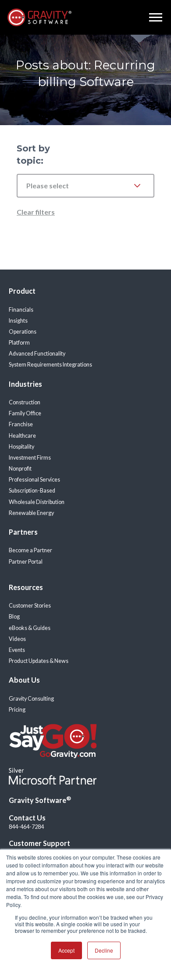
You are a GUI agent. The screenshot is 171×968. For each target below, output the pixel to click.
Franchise (21, 424)
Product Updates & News (38, 661)
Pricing (17, 709)
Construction (24, 402)
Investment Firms (30, 457)
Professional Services (34, 479)
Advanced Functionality (37, 353)
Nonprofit (20, 468)
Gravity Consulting (31, 698)
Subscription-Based (32, 490)
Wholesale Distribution (36, 502)
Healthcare (22, 435)
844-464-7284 (26, 827)
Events (17, 650)
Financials (21, 309)
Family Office (25, 413)
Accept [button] (66, 950)
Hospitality (21, 446)
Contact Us (27, 817)
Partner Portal (26, 561)
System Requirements (35, 364)
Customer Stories (30, 605)
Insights (18, 320)
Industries (25, 384)
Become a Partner (30, 550)
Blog (14, 616)
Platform (19, 342)
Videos (17, 639)
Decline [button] (104, 950)
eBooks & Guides (29, 628)
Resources (26, 587)
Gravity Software (40, 800)
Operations (22, 331)
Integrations (77, 364)
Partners (23, 532)
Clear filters (36, 212)
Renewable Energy (31, 513)
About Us (24, 680)
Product (22, 291)
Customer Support (39, 843)
